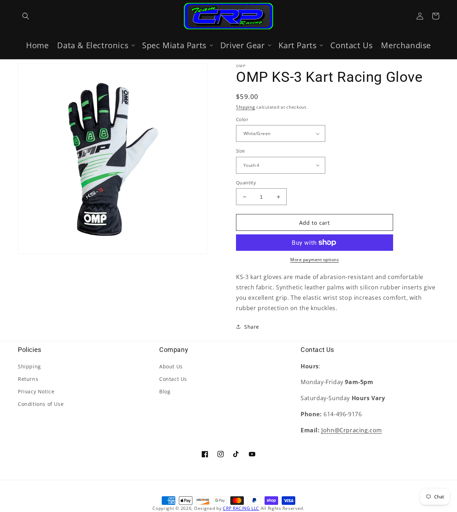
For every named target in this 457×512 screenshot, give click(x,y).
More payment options (314, 260)
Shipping (245, 107)
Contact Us (173, 379)
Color (242, 119)
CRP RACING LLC (241, 508)
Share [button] (251, 326)
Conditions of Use (41, 404)
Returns (28, 379)
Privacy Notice (36, 391)
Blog (164, 391)
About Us (171, 366)
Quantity (246, 182)
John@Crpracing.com (351, 430)
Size (240, 151)
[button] (26, 16)
